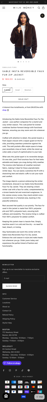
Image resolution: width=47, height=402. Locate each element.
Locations (6, 303)
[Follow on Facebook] (3, 370)
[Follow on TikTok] (22, 370)
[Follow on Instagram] (10, 370)
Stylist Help (7, 323)
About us (6, 307)
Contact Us (6, 311)
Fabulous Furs (9, 67)
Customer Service (9, 299)
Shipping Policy (8, 319)
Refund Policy (7, 315)
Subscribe (11, 286)
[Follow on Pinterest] (16, 370)
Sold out (23, 99)
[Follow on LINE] (28, 370)
